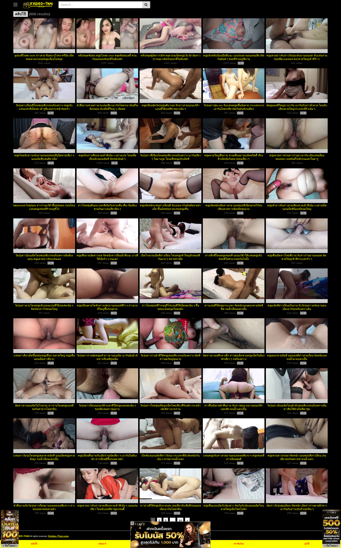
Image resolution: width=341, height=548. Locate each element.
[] (146, 4)
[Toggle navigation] (16, 4)
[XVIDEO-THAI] (38, 4)
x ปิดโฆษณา (10, 545)
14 (180, 520)
